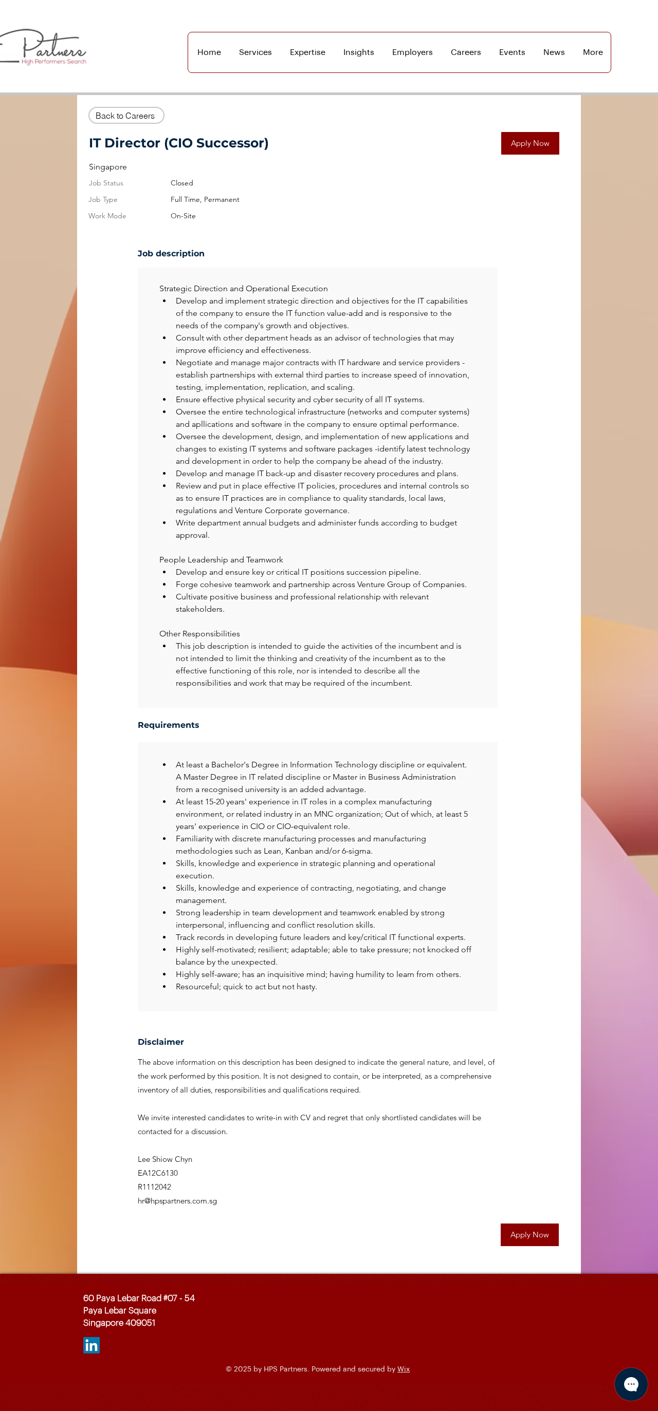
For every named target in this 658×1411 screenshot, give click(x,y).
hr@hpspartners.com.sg (177, 1201)
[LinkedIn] (91, 1345)
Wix (403, 1369)
